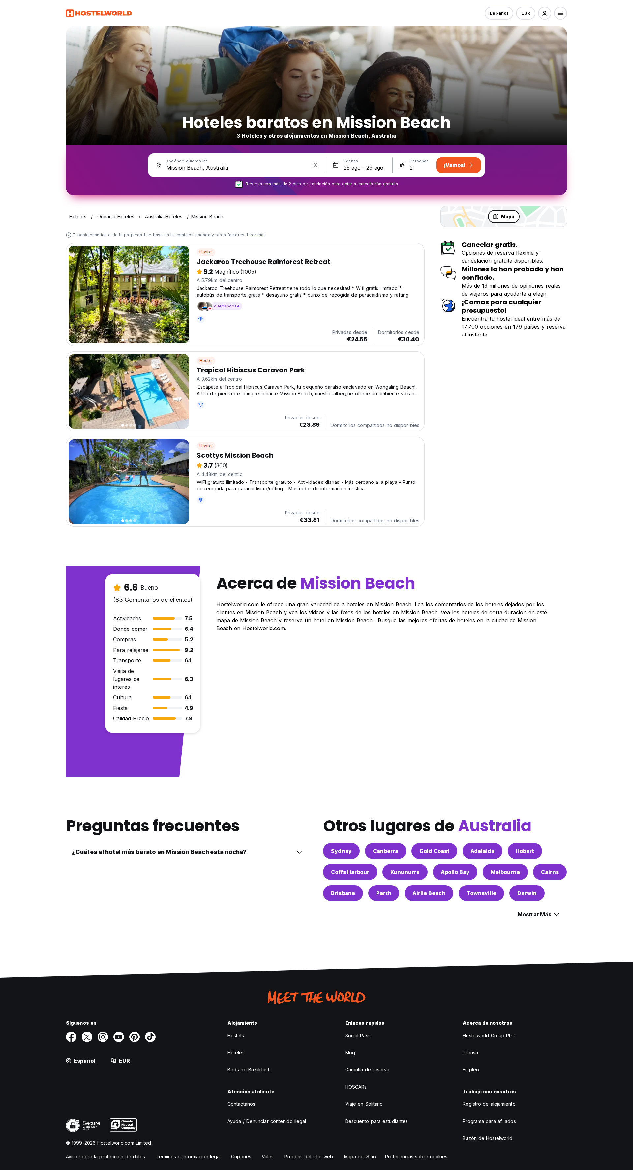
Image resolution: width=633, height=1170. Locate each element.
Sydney (341, 851)
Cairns (550, 872)
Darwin (527, 893)
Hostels (235, 1035)
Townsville (481, 893)
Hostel (206, 251)
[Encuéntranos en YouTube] (118, 1037)
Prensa (470, 1052)
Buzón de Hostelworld (487, 1138)
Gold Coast (434, 851)
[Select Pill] (544, 13)
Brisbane (343, 893)
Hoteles (236, 1052)
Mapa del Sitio (360, 1156)
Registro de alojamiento (489, 1104)
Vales (268, 1156)
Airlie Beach (428, 893)
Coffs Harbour (350, 872)
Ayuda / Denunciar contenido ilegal (266, 1121)
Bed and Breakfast (248, 1069)
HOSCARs (356, 1087)
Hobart (525, 851)
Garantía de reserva (367, 1069)
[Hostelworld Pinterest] (134, 1037)
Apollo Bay (455, 872)
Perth (383, 893)
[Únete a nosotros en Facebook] (71, 1037)
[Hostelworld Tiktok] (150, 1037)
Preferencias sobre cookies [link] (416, 1156)
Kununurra (405, 872)
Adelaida (482, 851)
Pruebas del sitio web (308, 1156)
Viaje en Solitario (364, 1104)
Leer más (256, 234)
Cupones (241, 1156)
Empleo (471, 1069)
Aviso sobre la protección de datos (105, 1156)
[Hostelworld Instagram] (103, 1037)
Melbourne (505, 872)
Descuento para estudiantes (376, 1121)
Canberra (385, 851)
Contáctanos (241, 1104)
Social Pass (358, 1035)
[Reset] (315, 165)
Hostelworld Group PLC (489, 1035)
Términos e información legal (188, 1156)
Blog (350, 1052)
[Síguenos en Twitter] (87, 1037)
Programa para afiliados (489, 1121)
